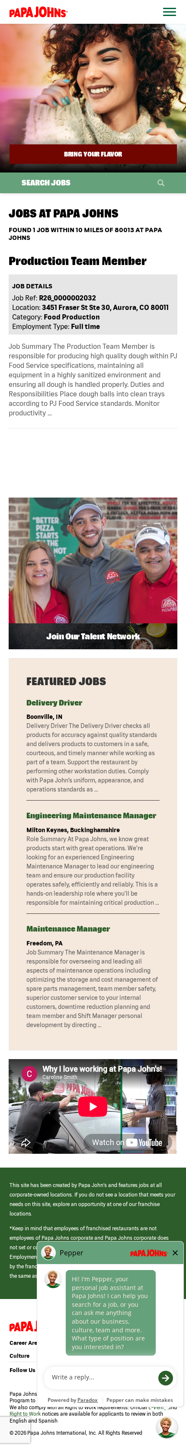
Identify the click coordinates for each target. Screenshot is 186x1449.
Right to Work (25, 1414)
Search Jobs (46, 182)
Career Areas (26, 1343)
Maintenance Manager (68, 928)
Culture (19, 1356)
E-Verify (157, 1407)
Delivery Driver (54, 702)
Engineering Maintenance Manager (91, 815)
